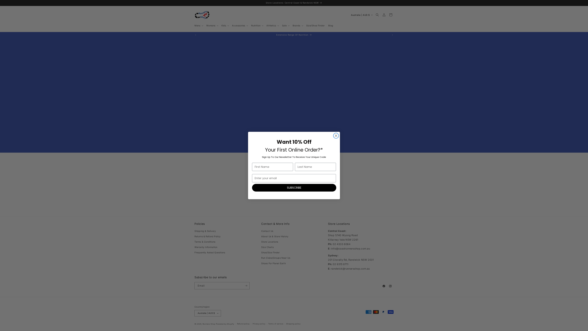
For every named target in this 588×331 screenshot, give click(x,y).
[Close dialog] (336, 135)
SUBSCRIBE (294, 188)
